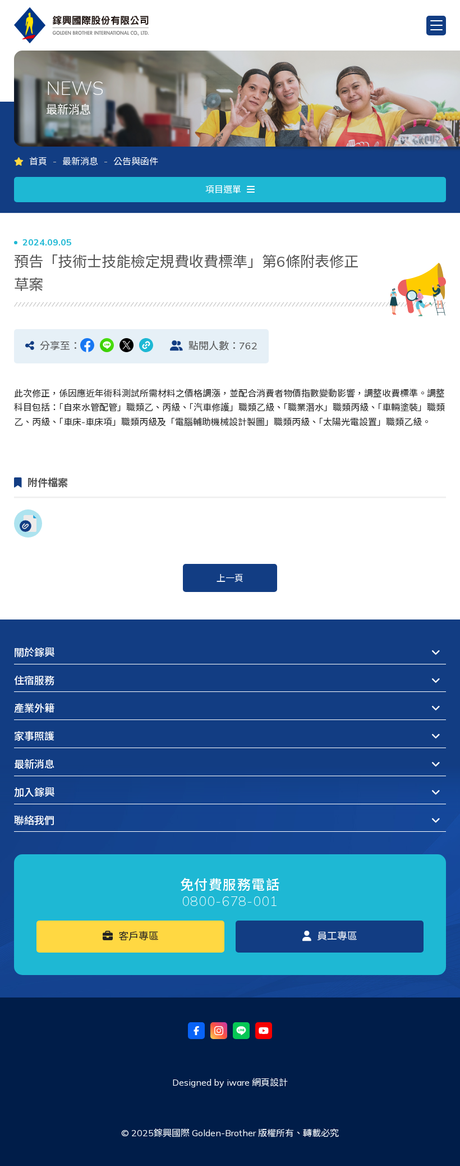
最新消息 (80, 161)
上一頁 (230, 578)
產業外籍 (34, 708)
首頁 (38, 161)
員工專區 (335, 936)
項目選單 (223, 189)
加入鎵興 (34, 792)
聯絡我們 (34, 820)
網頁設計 (270, 1082)
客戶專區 (137, 936)
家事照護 (34, 736)
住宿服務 (34, 680)
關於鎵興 (34, 652)
